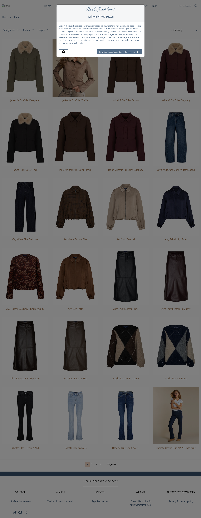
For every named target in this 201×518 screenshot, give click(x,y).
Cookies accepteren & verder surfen (117, 52)
